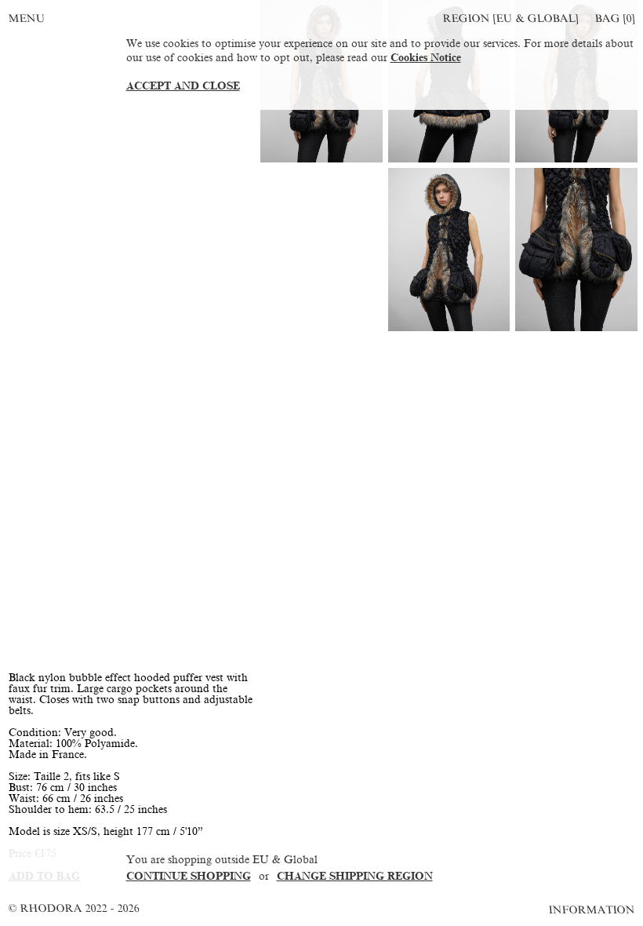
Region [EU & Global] (510, 18)
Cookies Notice (426, 58)
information (592, 910)
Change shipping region (355, 876)
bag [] (614, 18)
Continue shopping (188, 876)
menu (26, 18)
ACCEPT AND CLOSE (183, 86)
